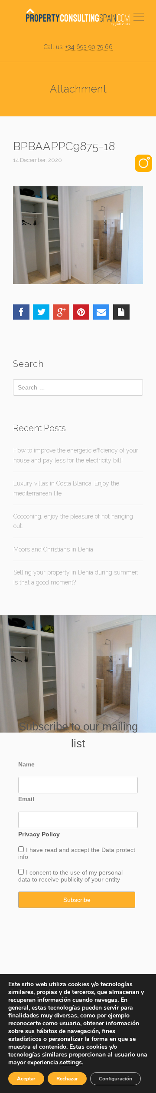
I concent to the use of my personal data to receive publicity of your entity (70, 876)
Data (108, 849)
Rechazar (67, 1078)
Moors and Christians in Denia (53, 549)
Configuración (115, 1078)
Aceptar (26, 1078)
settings (71, 1063)
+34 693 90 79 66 (89, 46)
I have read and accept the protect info (76, 853)
